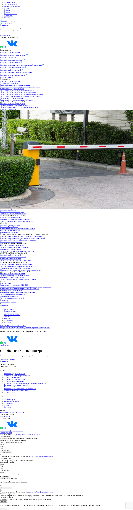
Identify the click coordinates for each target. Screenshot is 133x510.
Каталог (3, 27)
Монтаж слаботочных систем (10, 259)
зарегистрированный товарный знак (27, 434)
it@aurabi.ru (36, 328)
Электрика (4, 300)
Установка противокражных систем (13, 75)
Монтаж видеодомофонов (9, 232)
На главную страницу (7, 359)
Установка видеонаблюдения (10, 52)
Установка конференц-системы (11, 242)
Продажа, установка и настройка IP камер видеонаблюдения (21, 94)
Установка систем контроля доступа (13, 55)
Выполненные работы (12, 6)
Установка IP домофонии (9, 227)
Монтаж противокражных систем (12, 277)
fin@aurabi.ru (45, 328)
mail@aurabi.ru (7, 23)
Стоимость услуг (10, 2)
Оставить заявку (6, 452)
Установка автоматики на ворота (12, 60)
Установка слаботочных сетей (11, 70)
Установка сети (5, 77)
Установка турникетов (8, 109)
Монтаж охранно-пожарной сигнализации (15, 268)
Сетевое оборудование (8, 302)
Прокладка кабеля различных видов (13, 294)
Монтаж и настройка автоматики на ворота (15, 219)
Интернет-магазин (10, 14)
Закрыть (3, 501)
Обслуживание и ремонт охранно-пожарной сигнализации (21, 270)
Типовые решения (10, 4)
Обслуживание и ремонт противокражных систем (18, 279)
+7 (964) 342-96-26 (8, 21)
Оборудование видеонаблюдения (11, 98)
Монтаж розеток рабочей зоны (11, 290)
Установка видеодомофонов (10, 62)
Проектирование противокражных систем (15, 275)
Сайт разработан (6, 433)
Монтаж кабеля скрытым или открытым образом (17, 292)
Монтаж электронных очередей (11, 249)
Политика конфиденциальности (11, 431)
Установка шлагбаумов (8, 57)
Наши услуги (9, 309)
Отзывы (7, 8)
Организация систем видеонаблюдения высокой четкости (20, 96)
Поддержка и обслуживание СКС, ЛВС (14, 285)
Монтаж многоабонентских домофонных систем (17, 229)
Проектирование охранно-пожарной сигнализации (18, 266)
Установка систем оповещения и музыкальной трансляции (21, 65)
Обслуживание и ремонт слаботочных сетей (15, 260)
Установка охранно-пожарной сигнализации (16, 72)
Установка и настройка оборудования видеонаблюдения (20, 87)
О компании (8, 10)
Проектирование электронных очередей (14, 247)
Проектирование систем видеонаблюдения (15, 85)
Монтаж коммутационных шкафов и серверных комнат (19, 289)
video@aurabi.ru (16, 328)
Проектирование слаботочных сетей (13, 257)
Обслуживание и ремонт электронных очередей (17, 251)
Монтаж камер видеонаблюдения (12, 89)
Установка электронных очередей (12, 67)
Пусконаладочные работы (9, 83)
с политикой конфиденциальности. (40, 456)
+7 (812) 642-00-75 (19, 326)
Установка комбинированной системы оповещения (18, 240)
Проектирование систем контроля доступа (15, 106)
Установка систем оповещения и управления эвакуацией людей (22, 238)
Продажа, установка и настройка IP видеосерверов (18, 92)
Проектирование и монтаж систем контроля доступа (19, 107)
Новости (7, 12)
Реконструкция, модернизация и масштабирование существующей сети (25, 287)
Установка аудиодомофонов (10, 230)
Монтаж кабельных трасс (9, 296)
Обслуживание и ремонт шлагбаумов (13, 214)
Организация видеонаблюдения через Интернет (17, 90)
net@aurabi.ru (27, 328)
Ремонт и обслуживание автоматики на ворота (16, 221)
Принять (3, 509)
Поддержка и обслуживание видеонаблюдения (16, 100)
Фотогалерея (8, 16)
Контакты (7, 17)
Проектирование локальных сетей (12, 298)
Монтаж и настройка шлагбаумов (12, 212)
